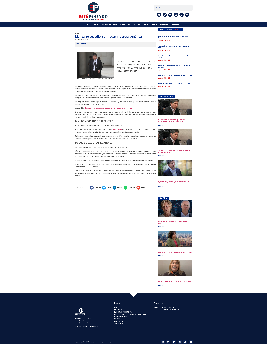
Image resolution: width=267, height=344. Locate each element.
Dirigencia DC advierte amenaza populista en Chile (175, 75)
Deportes (136, 24)
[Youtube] (187, 15)
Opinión (145, 24)
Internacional (125, 24)
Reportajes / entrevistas (160, 24)
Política (96, 24)
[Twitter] (170, 15)
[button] (96, 188)
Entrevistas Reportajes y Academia (130, 314)
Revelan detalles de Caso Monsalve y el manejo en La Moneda (108, 108)
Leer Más (161, 125)
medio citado (117, 130)
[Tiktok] (181, 15)
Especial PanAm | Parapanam (166, 310)
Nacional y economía (109, 24)
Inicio (89, 24)
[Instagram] (165, 15)
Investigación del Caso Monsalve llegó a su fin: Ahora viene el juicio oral (173, 182)
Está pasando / (170, 29)
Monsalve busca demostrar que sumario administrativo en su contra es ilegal (171, 120)
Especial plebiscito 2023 (165, 307)
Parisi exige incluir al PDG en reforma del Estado (174, 83)
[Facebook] (159, 15)
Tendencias (176, 24)
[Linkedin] (176, 15)
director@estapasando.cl (82, 323)
